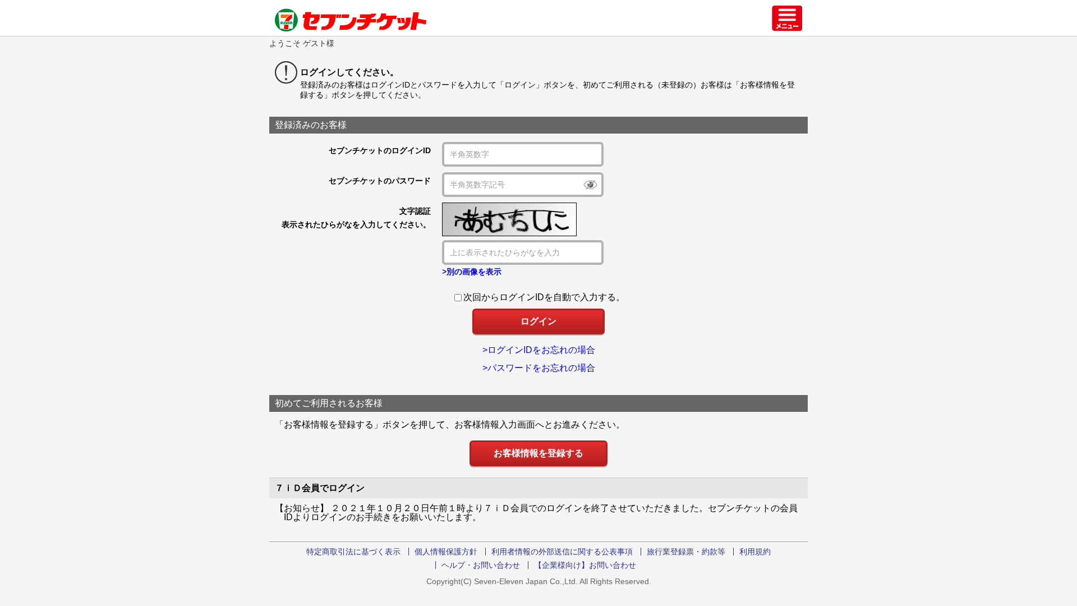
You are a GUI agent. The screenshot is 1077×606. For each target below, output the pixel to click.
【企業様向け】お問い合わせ (585, 565)
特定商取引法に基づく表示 (353, 551)
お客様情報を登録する (538, 453)
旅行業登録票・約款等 (686, 551)
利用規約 (755, 551)
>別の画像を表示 (471, 271)
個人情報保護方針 (446, 551)
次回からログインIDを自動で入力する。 (544, 297)
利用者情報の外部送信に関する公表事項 (562, 551)
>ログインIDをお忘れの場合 (538, 350)
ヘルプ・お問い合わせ (480, 565)
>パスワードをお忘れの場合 (538, 368)
